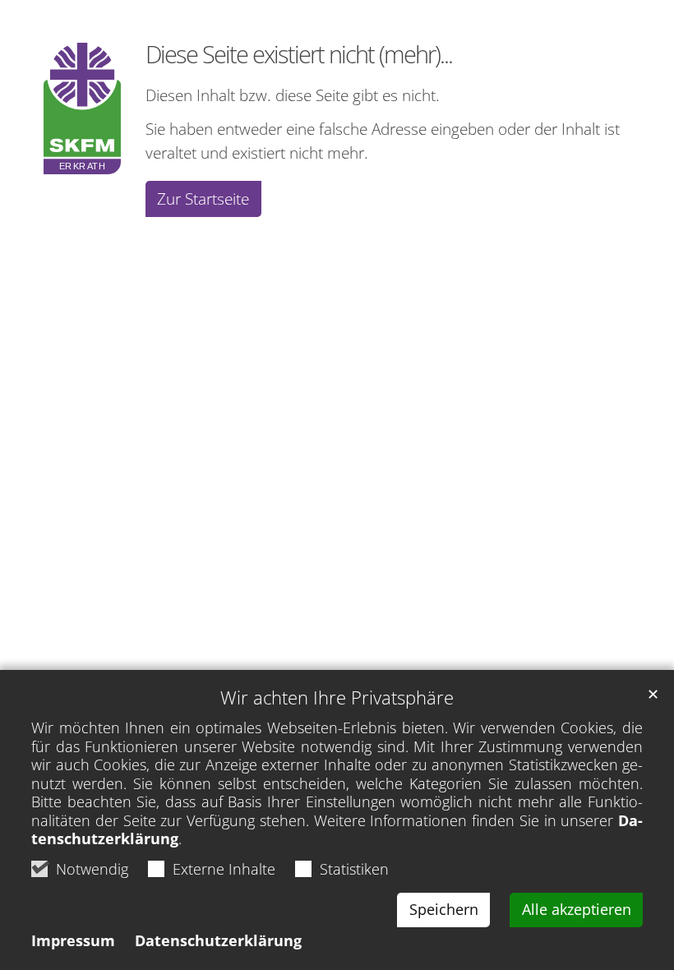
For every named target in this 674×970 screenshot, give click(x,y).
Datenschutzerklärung (218, 940)
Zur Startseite (203, 198)
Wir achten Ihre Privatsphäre (337, 697)
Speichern (443, 909)
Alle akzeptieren (576, 909)
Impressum (73, 940)
